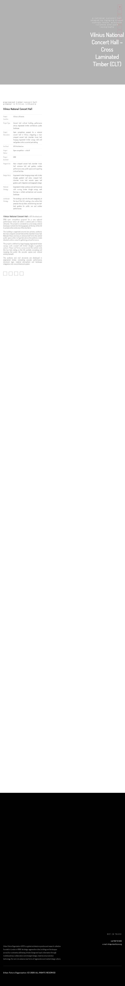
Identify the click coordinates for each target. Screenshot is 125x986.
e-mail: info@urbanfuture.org (112, 944)
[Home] (120, 7)
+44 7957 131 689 (116, 941)
